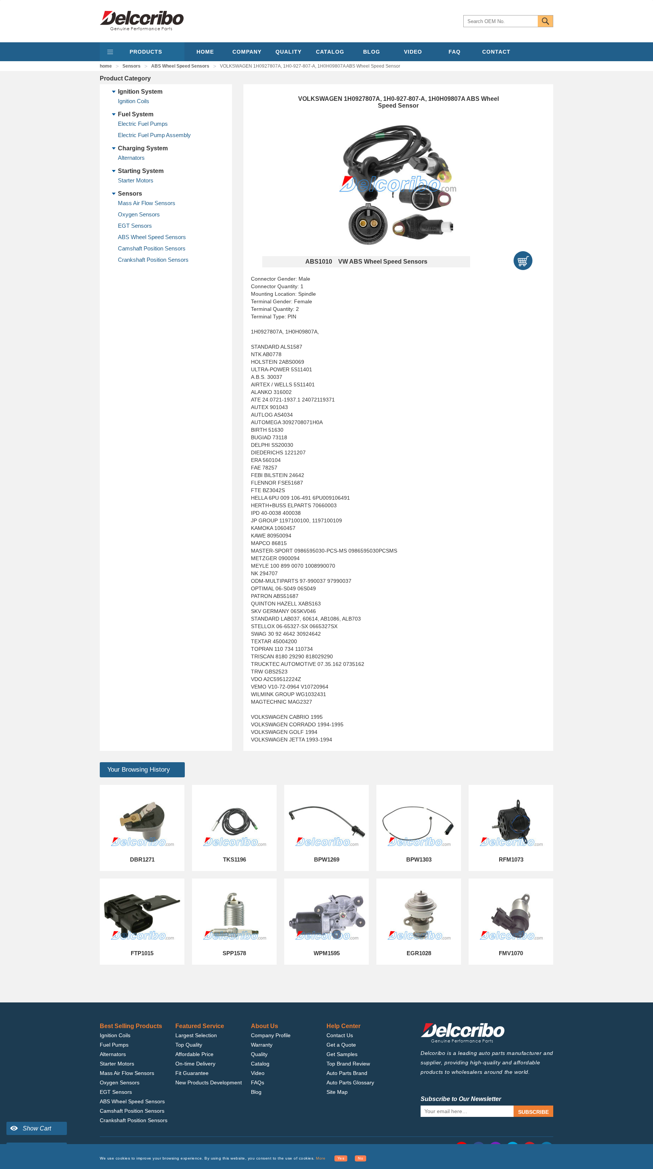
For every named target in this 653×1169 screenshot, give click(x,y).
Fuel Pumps (114, 1045)
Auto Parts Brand (346, 1073)
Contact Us (339, 1035)
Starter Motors (135, 180)
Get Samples (341, 1054)
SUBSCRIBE (533, 1112)
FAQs (257, 1082)
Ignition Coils (133, 101)
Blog (256, 1092)
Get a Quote (341, 1045)
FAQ (455, 52)
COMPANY (247, 52)
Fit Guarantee (192, 1073)
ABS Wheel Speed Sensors (180, 66)
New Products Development (208, 1082)
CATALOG (330, 52)
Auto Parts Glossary (350, 1082)
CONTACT (496, 52)
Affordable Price (194, 1054)
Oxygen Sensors (139, 214)
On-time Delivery (195, 1064)
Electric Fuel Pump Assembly (154, 135)
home (106, 66)
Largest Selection (196, 1035)
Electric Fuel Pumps (143, 123)
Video (258, 1073)
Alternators (131, 157)
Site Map (337, 1092)
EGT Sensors (135, 225)
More (320, 1158)
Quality (259, 1054)
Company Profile (271, 1035)
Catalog (260, 1064)
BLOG (371, 52)
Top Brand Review (348, 1064)
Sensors (131, 66)
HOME (205, 52)
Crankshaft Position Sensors (153, 259)
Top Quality (188, 1045)
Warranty (261, 1045)
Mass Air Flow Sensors (146, 203)
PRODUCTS (146, 52)
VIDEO (413, 52)
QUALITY (288, 52)
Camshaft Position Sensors (152, 248)
